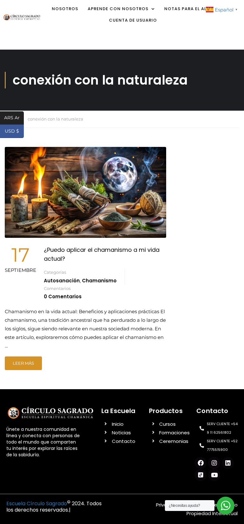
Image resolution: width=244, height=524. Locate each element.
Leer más (23, 363)
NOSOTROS (65, 9)
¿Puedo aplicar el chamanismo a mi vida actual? (101, 254)
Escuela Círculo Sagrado (36, 503)
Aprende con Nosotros (118, 9)
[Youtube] (214, 475)
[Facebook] (200, 463)
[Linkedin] (228, 463)
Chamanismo (99, 280)
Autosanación (62, 280)
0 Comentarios (63, 296)
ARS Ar (14, 118)
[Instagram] (214, 463)
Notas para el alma (189, 9)
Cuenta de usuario (133, 20)
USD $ (14, 131)
